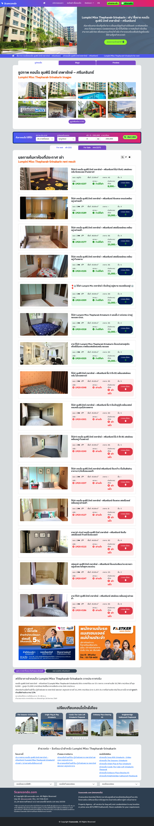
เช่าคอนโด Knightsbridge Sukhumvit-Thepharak (118, 775)
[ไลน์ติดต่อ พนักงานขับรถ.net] (127, 3)
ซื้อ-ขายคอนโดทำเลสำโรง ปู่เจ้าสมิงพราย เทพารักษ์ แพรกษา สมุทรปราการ (76, 765)
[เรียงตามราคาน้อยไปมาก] (122, 157)
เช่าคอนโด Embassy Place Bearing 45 (114, 772)
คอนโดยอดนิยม (108, 784)
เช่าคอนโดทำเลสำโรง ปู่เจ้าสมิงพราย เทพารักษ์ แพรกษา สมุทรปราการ (76, 759)
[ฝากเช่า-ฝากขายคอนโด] (113, 3)
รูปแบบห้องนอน (63, 135)
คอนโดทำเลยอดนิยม (67, 784)
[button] (5, 30)
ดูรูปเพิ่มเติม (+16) (77, 121)
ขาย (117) (92, 147)
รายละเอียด (125, 182)
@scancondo (26, 799)
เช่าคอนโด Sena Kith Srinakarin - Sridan (115, 757)
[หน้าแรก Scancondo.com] (44, 3)
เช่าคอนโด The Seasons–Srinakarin (113, 760)
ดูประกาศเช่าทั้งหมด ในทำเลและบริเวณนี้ (29, 671)
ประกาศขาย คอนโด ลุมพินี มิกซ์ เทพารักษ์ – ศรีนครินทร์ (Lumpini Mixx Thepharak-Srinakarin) (35, 759)
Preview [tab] (116, 62)
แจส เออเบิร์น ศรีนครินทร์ (61, 671)
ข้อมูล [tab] (77, 62)
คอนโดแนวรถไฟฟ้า (23, 784)
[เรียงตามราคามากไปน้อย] (126, 157)
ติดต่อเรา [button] (88, 3)
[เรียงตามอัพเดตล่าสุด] (129, 157)
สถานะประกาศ (41, 135)
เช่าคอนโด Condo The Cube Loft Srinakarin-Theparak (116, 768)
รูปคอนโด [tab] (38, 62)
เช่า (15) (64, 147)
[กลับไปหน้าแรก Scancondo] (13, 55)
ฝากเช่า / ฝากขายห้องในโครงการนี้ (28, 763)
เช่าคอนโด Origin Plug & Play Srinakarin (115, 763)
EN (98, 3)
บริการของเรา (58, 3)
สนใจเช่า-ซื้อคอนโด (74, 3)
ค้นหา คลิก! (131, 137)
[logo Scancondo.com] (13, 3)
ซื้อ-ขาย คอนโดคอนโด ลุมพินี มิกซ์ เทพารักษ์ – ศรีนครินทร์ (39, 55)
